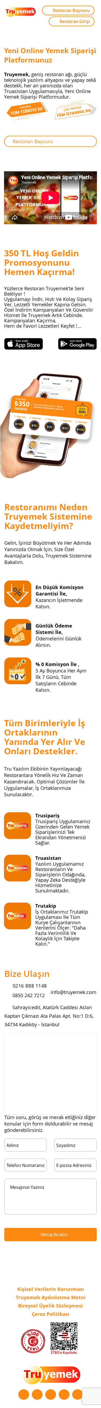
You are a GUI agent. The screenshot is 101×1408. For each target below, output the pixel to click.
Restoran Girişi (75, 21)
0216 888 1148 (29, 985)
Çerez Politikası (50, 1314)
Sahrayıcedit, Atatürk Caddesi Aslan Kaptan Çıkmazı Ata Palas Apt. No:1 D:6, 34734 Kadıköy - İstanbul (48, 1016)
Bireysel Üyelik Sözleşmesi (50, 1305)
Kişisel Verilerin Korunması (50, 1289)
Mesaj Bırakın (54, 1234)
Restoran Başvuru (71, 10)
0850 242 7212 (28, 995)
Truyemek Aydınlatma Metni (51, 1297)
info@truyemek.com (73, 992)
